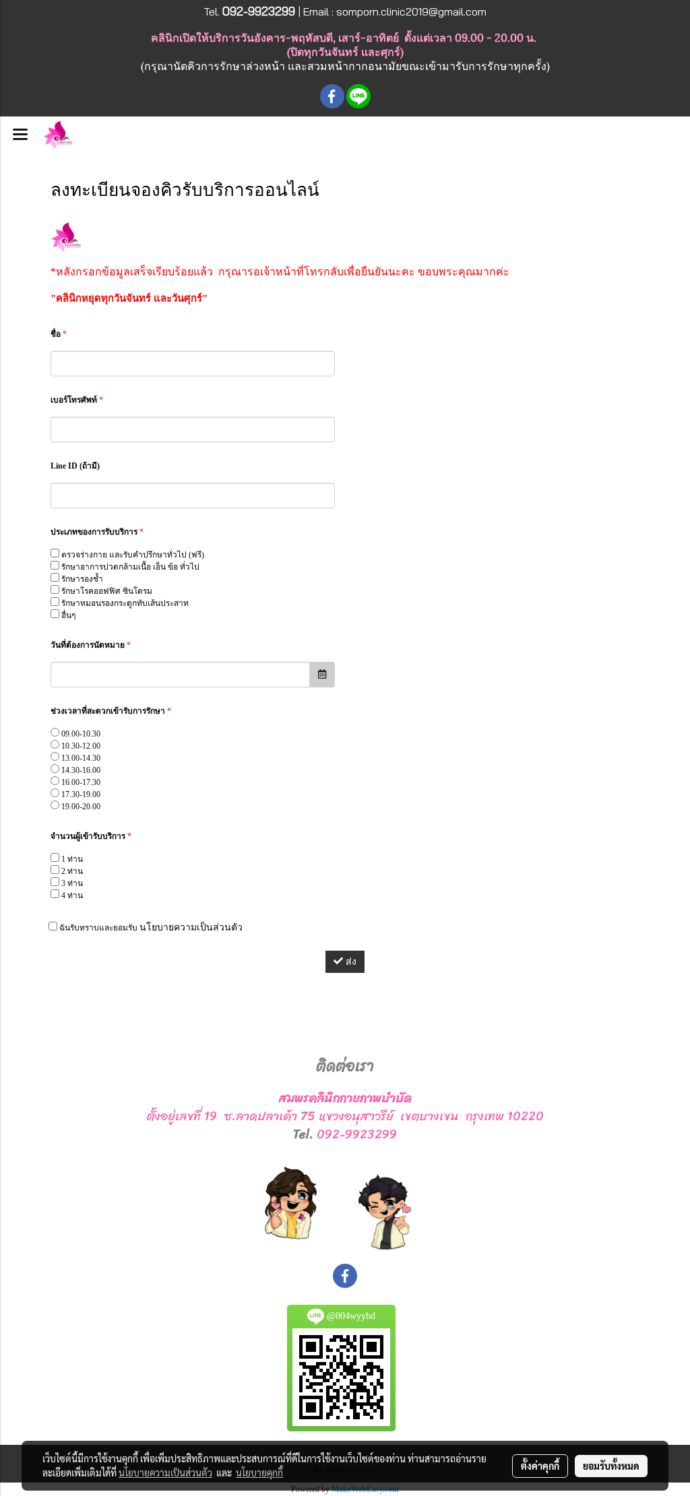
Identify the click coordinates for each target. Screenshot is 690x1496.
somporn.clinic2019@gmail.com (411, 11)
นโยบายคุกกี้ (259, 1472)
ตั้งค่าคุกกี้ (540, 1466)
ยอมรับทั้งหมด (611, 1466)
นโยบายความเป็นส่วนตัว (191, 927)
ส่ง (349, 962)
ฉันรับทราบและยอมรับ (150, 927)
